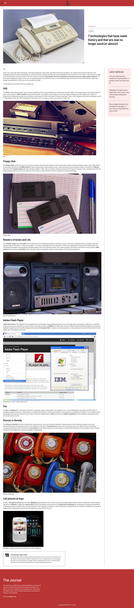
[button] (5, 3)
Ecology (91, 31)
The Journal (72, 605)
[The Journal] (68, 3)
